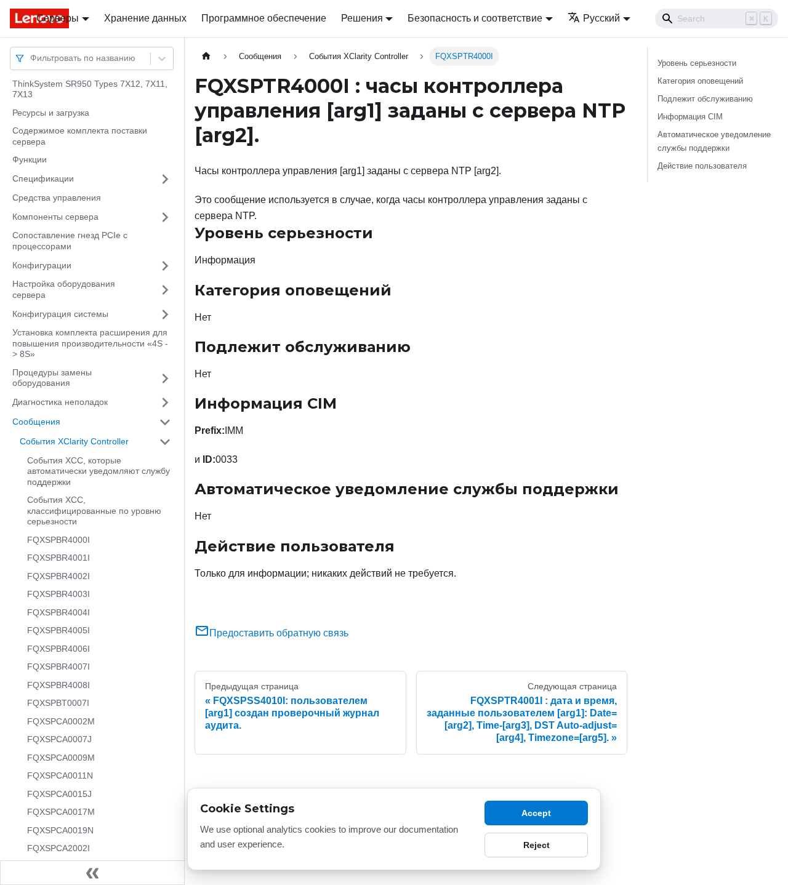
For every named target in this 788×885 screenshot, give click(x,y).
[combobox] (31, 58)
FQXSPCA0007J (59, 740)
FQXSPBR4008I (58, 685)
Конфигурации (41, 265)
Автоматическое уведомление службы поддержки (714, 141)
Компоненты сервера (55, 217)
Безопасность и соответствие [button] (475, 18)
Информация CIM (690, 116)
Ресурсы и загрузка (50, 113)
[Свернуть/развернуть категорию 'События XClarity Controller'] (165, 442)
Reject (536, 845)
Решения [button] (362, 18)
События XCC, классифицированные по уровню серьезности (94, 511)
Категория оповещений (700, 81)
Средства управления (56, 197)
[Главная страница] (206, 56)
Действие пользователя (702, 165)
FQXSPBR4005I (58, 631)
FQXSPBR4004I (58, 612)
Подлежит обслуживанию (705, 98)
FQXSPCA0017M (61, 812)
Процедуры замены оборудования (52, 377)
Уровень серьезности (696, 63)
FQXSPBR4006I (58, 649)
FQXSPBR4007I (58, 667)
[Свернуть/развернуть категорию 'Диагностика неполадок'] (165, 402)
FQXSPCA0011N (60, 776)
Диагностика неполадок (60, 402)
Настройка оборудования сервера (63, 289)
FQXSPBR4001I (58, 558)
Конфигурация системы (60, 314)
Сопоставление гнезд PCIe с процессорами (69, 241)
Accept (536, 813)
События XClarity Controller (74, 441)
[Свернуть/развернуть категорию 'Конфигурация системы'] (165, 314)
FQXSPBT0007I (58, 703)
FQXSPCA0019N (60, 830)
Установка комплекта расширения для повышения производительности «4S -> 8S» (90, 343)
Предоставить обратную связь (278, 633)
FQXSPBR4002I (58, 576)
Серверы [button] (57, 18)
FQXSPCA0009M (61, 758)
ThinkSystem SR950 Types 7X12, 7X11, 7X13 (89, 89)
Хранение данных (145, 18)
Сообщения (36, 421)
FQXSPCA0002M (61, 721)
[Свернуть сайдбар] (92, 872)
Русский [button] (601, 18)
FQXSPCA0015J (59, 794)
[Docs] (14, 18)
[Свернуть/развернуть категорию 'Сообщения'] (165, 422)
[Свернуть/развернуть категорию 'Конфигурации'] (165, 266)
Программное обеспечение (263, 18)
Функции (29, 160)
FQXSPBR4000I (58, 540)
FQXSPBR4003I (58, 594)
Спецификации (43, 178)
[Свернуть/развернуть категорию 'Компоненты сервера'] (165, 217)
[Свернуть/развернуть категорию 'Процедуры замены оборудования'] (165, 378)
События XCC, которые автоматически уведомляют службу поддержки (98, 471)
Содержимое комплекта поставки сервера (79, 136)
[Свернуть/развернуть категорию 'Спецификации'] (165, 179)
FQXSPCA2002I (58, 849)
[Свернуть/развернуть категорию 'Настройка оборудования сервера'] (165, 290)
